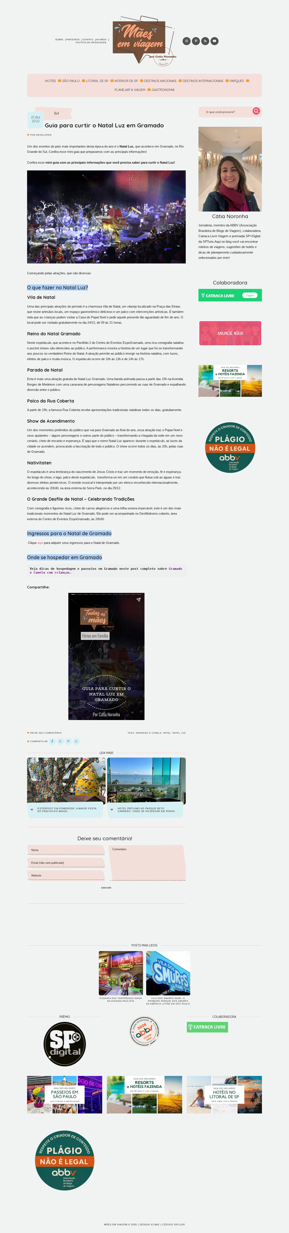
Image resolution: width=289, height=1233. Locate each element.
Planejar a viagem (130, 90)
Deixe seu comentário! (45, 733)
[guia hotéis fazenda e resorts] (230, 381)
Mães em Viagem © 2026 (120, 1224)
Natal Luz (179, 733)
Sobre (59, 39)
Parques (237, 81)
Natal (167, 733)
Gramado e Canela (149, 733)
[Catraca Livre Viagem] (230, 295)
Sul (56, 113)
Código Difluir (173, 1224)
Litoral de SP (97, 81)
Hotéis (50, 81)
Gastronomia (163, 90)
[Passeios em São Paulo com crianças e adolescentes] (64, 1095)
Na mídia (101, 39)
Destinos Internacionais (203, 81)
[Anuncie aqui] (230, 333)
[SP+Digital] (64, 1044)
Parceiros (73, 39)
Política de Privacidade (91, 42)
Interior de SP (126, 81)
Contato (88, 39)
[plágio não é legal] (230, 447)
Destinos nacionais (160, 81)
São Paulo (71, 81)
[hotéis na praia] (224, 1095)
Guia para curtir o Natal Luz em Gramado (104, 125)
